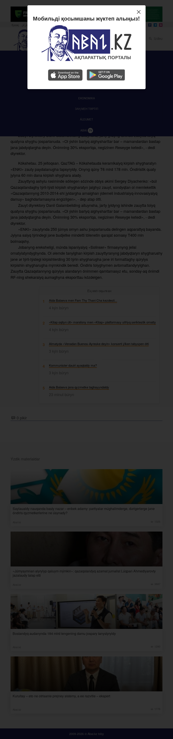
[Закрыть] (140, 12)
